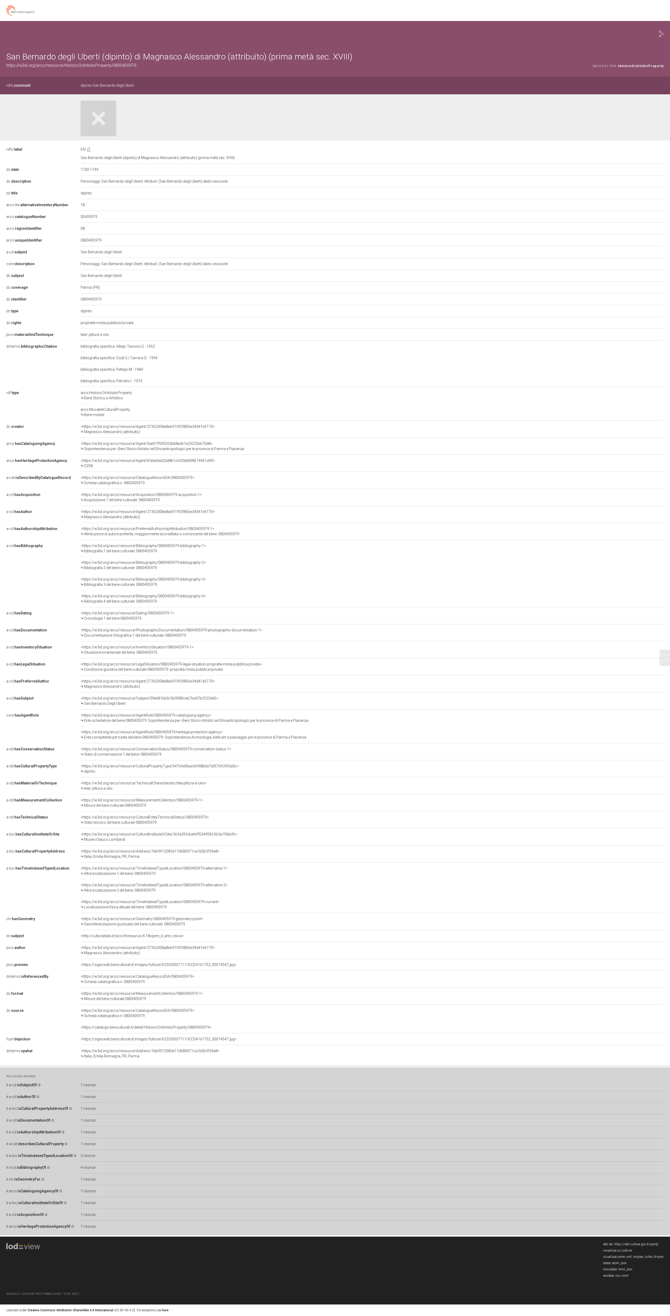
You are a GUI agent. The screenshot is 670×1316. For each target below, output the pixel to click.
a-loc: (32, 834)
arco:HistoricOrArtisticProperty (106, 395)
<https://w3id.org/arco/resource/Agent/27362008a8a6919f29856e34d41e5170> (148, 429)
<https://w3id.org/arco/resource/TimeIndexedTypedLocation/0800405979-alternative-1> (154, 871)
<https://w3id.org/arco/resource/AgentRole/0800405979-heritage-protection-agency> (193, 734)
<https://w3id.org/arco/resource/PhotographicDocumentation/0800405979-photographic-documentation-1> (171, 632)
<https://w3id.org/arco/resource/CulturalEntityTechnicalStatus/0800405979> (145, 819)
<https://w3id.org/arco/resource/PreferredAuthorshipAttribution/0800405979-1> (160, 531)
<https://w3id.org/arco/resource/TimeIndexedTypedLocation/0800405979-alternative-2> (154, 887)
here (165, 1310)
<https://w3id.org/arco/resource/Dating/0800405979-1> (127, 615)
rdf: (12, 393)
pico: (29, 334)
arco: (26, 217)
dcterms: (31, 346)
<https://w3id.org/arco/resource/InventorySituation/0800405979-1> (137, 649)
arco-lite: (37, 205)
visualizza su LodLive (617, 1250)
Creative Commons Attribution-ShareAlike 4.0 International (70, 1310)
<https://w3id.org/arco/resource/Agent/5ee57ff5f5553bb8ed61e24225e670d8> (162, 446)
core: (20, 264)
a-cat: (38, 478)
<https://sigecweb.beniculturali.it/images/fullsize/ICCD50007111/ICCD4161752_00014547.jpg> (159, 965)
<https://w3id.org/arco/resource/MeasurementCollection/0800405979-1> (142, 802)
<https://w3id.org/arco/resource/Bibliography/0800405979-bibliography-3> (143, 582)
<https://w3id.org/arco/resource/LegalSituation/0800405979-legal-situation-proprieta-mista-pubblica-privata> (171, 666)
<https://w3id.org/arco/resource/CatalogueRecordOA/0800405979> (137, 480)
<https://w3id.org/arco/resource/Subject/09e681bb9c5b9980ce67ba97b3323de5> (149, 701)
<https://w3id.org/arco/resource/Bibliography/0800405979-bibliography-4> (143, 598)
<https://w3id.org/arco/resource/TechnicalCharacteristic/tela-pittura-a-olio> (143, 785)
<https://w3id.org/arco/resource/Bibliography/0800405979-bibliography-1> (143, 548)
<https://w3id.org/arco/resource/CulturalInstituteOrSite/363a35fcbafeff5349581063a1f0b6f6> (159, 837)
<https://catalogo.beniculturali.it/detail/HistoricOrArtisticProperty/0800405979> (146, 1027)
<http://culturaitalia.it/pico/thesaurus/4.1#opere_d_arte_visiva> (132, 936)
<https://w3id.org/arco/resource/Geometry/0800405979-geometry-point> (142, 921)
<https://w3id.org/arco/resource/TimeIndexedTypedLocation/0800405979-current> (150, 904)
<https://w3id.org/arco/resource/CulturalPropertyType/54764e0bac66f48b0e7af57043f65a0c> (160, 768)
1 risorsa (88, 1085)
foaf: (18, 1039)
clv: (20, 919)
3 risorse (88, 1156)
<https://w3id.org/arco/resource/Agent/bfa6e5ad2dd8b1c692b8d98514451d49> (148, 463)
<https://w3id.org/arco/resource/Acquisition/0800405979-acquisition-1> (141, 497)
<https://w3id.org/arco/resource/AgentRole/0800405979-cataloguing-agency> (194, 718)
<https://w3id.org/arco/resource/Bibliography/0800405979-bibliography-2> (143, 565)
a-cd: (16, 252)
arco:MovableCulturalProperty (105, 412)
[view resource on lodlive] (661, 33)
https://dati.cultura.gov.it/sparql (636, 1244)
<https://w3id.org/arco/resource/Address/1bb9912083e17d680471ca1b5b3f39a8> (150, 854)
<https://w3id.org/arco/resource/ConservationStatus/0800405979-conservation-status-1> (156, 751)
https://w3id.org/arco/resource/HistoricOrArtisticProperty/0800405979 (71, 65)
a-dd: (30, 749)
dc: (12, 169)
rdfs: (18, 85)
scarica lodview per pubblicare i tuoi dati (42, 1294)
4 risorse (88, 1167)
